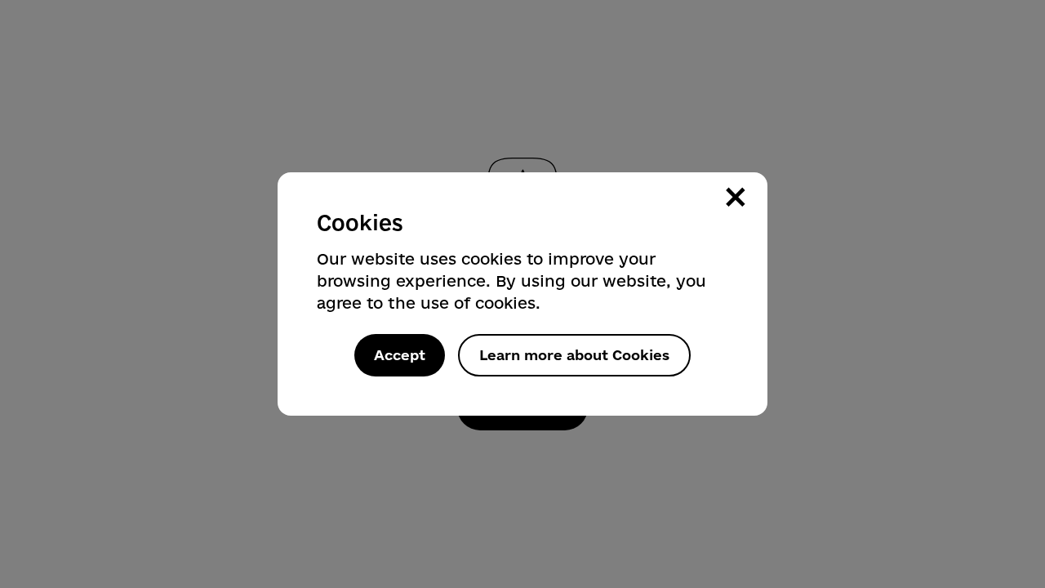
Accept (399, 355)
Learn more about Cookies (574, 355)
